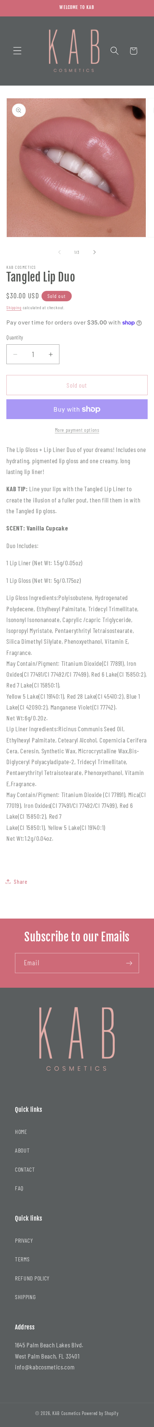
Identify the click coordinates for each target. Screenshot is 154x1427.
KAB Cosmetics (66, 1413)
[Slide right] (94, 252)
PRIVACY (24, 1240)
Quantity (15, 337)
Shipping (13, 307)
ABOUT (22, 1150)
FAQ (19, 1187)
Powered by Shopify (100, 1413)
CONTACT (25, 1169)
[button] (17, 51)
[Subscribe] (129, 963)
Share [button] (20, 881)
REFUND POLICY (32, 1278)
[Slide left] (59, 252)
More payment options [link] (77, 430)
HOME (21, 1131)
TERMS (22, 1259)
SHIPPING (25, 1296)
